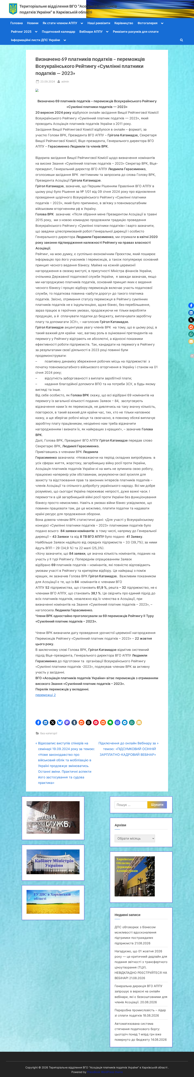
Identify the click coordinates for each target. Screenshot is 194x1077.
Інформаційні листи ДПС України (35, 40)
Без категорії (48, 733)
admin (65, 81)
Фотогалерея (147, 23)
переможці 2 (45, 695)
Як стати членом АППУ (60, 23)
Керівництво (123, 23)
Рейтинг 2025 (21, 31)
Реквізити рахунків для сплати (136, 31)
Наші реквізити (99, 23)
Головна (16, 23)
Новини (32, 23)
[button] (38, 722)
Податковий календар (58, 31)
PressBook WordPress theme (105, 1072)
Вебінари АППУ (90, 31)
